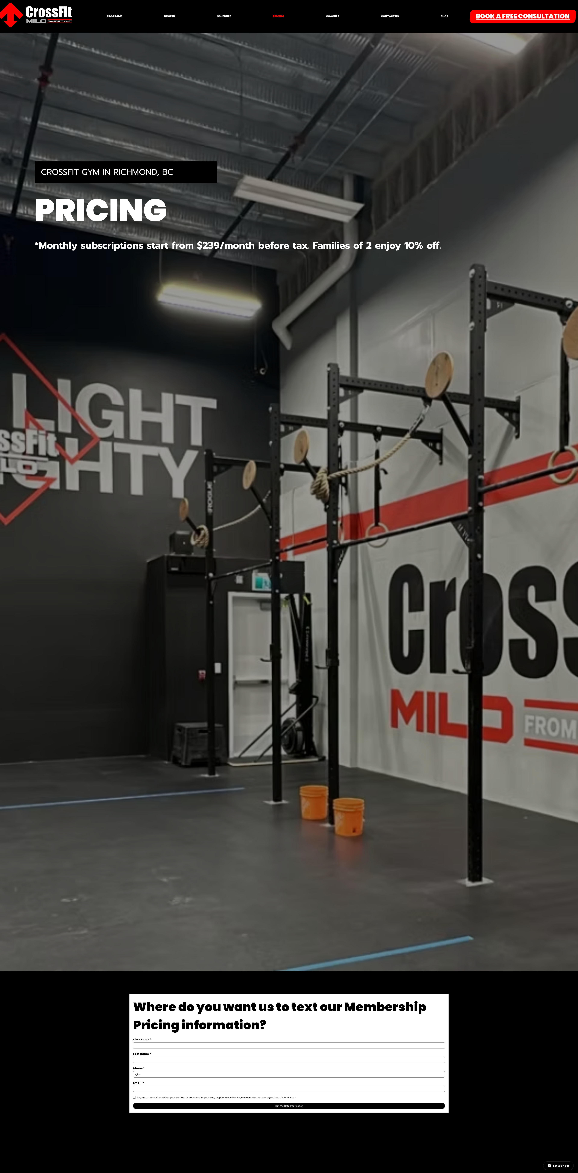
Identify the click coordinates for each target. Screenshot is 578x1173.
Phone (139, 1068)
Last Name (142, 1054)
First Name (142, 1039)
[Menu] (552, 16)
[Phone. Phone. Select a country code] (138, 1074)
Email (138, 1082)
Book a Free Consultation (523, 16)
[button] (114, 16)
